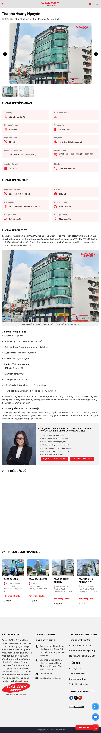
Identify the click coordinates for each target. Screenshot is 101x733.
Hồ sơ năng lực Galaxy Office (83, 656)
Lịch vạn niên (75, 668)
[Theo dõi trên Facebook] (71, 698)
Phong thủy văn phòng (80, 645)
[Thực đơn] (3, 4)
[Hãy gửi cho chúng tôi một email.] (76, 698)
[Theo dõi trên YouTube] (80, 698)
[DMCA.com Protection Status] (76, 706)
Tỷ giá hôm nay (76, 674)
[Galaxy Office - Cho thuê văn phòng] (50, 4)
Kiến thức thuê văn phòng (82, 650)
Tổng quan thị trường (79, 640)
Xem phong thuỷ (77, 679)
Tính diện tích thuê (78, 684)
